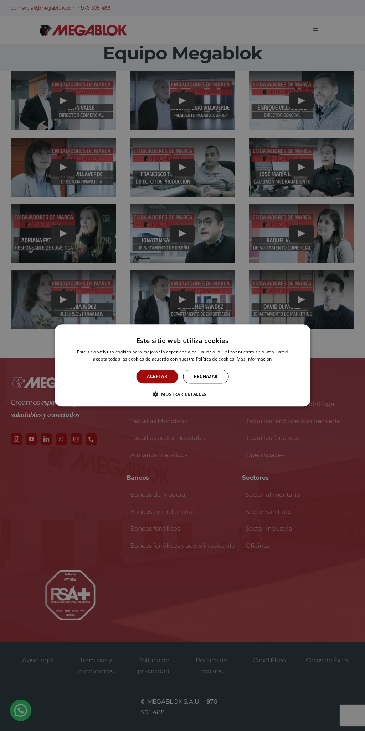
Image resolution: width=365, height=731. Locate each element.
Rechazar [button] (205, 376)
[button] (182, 394)
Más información (254, 359)
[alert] (182, 365)
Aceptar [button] (157, 376)
